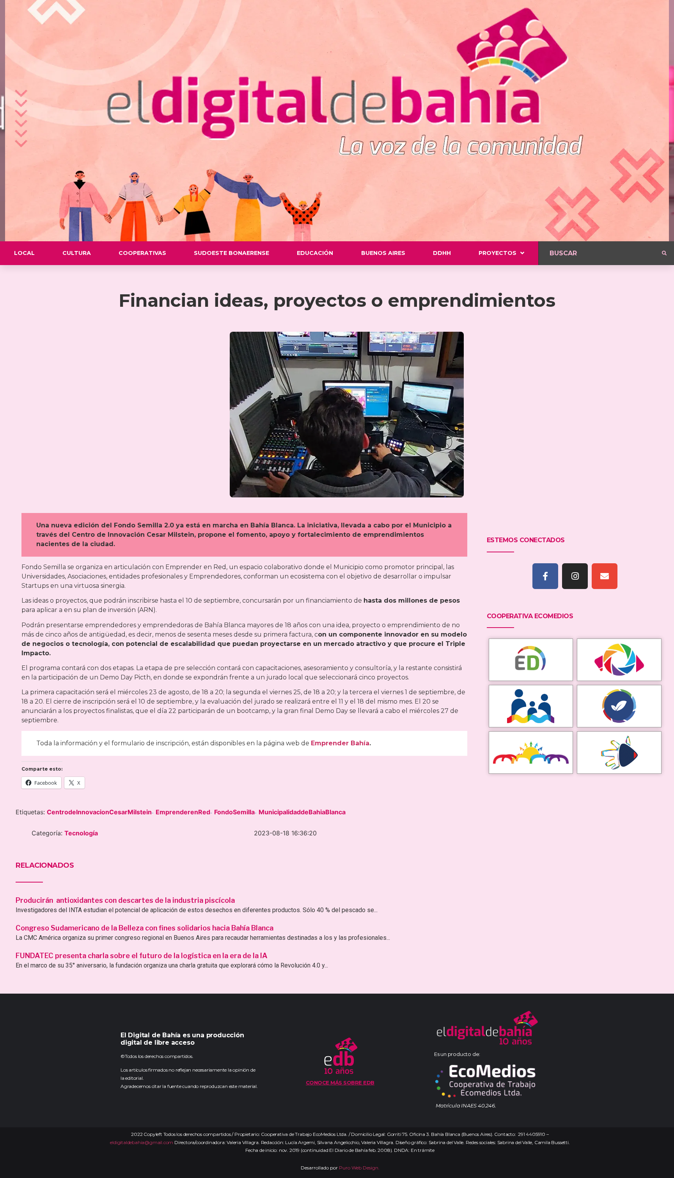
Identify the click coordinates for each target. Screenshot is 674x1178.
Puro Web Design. (359, 1168)
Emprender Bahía (340, 743)
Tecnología (81, 833)
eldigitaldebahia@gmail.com (141, 1142)
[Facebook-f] (545, 576)
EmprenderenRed (183, 812)
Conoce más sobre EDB (340, 1082)
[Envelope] (604, 576)
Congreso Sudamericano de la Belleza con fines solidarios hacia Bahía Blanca (144, 928)
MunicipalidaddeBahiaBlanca (302, 812)
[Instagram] (575, 576)
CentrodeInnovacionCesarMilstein (99, 812)
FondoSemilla (234, 812)
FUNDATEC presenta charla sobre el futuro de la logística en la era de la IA (142, 956)
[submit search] (664, 253)
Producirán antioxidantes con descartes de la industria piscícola (126, 900)
